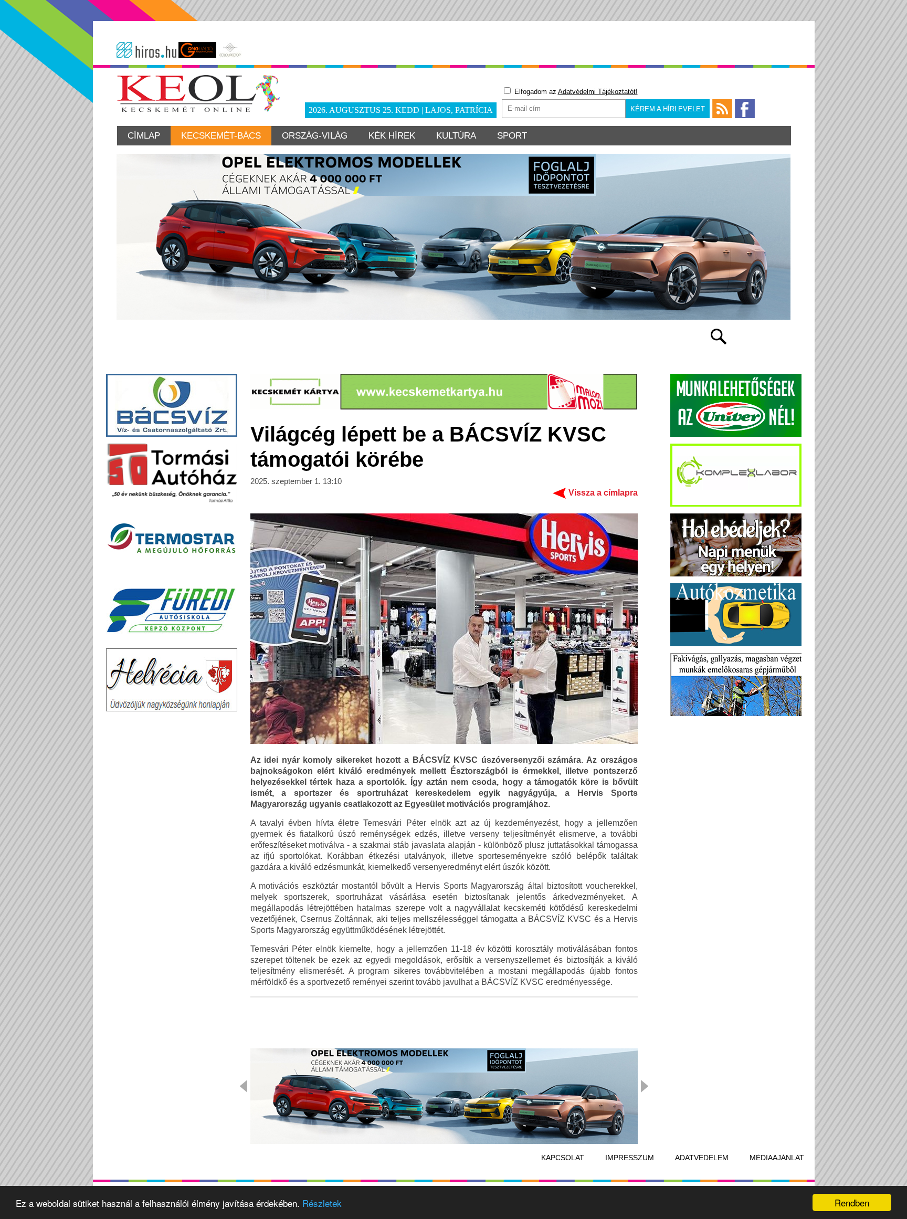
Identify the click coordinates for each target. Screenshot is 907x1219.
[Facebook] (745, 108)
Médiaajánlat (777, 1157)
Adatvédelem (702, 1157)
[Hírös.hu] (146, 50)
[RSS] (722, 108)
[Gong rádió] (197, 50)
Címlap (144, 136)
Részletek (322, 1203)
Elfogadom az (575, 92)
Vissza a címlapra (603, 492)
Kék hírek (391, 136)
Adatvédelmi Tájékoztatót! (598, 92)
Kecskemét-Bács (221, 136)
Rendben (852, 1202)
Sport (512, 136)
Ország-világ (314, 136)
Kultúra (456, 136)
